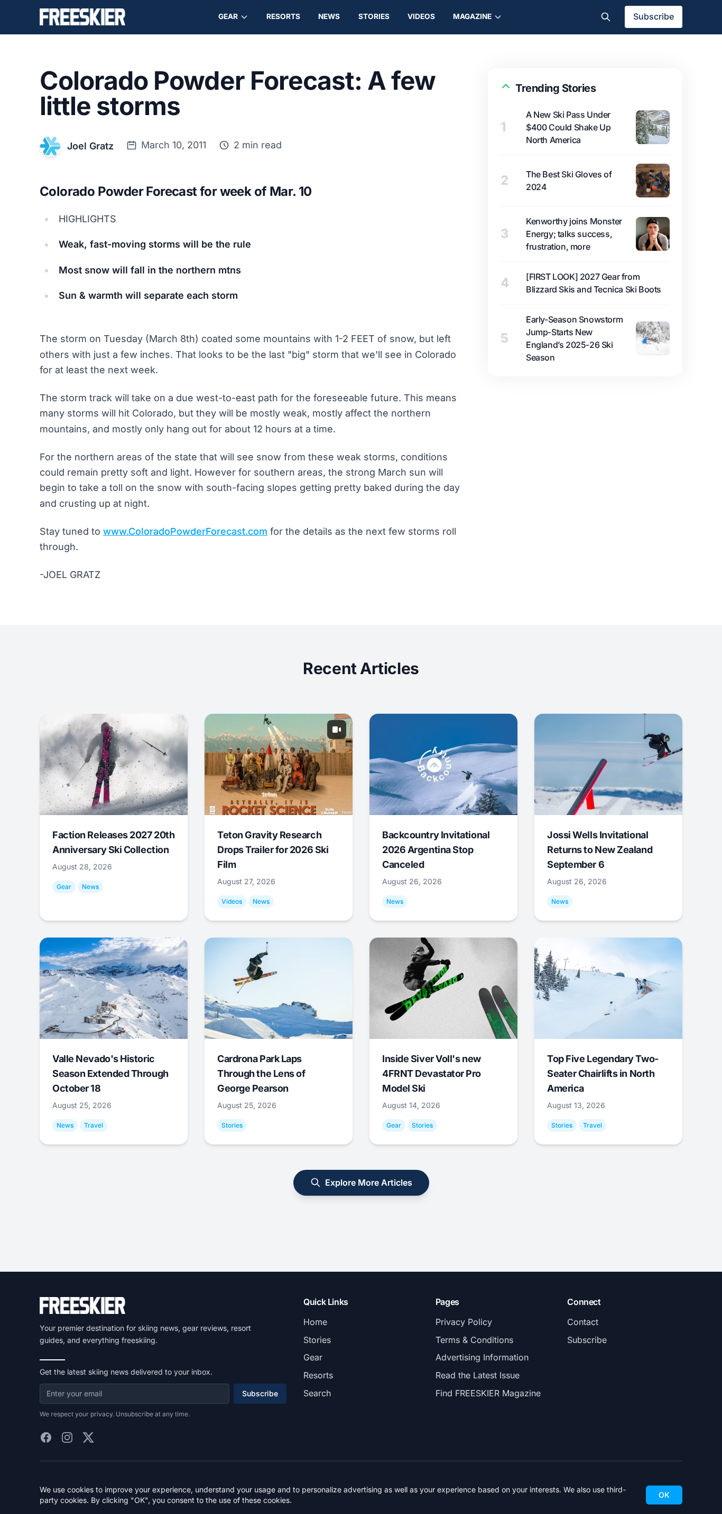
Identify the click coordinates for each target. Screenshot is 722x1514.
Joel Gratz (90, 146)
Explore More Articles (368, 1182)
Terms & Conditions (474, 1340)
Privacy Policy (464, 1322)
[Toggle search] (605, 16)
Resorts (283, 16)
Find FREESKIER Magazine (488, 1393)
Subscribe (653, 16)
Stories (374, 16)
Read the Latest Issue (478, 1375)
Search (317, 1393)
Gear (228, 16)
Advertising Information (482, 1357)
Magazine (472, 16)
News (329, 16)
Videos (421, 16)
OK (664, 1494)
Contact (582, 1322)
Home (315, 1322)
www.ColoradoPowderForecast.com (185, 531)
